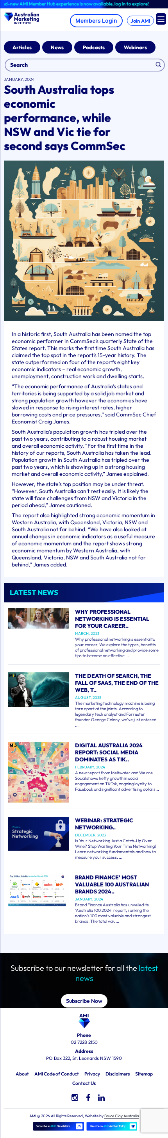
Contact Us (84, 1083)
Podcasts (94, 47)
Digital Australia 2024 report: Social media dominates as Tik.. (109, 752)
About (22, 1074)
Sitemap (144, 1074)
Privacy (92, 1074)
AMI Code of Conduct (56, 1074)
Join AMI (140, 21)
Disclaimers (117, 1074)
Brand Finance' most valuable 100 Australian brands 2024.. (112, 884)
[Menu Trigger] (161, 19)
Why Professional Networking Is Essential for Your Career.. (112, 618)
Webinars (135, 47)
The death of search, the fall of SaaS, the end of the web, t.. (117, 682)
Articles (22, 47)
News (57, 47)
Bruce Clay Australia (121, 1115)
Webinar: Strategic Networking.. (104, 824)
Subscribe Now (84, 1000)
